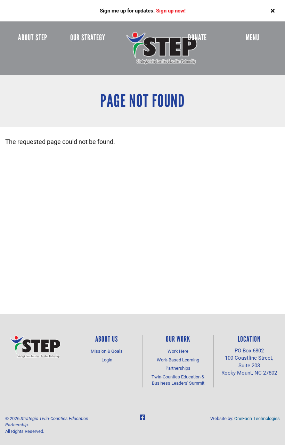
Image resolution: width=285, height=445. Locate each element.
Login (106, 360)
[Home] (162, 48)
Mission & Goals (107, 351)
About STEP (32, 37)
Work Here (178, 351)
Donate (197, 37)
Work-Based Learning (178, 360)
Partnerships (177, 368)
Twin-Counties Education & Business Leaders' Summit (178, 380)
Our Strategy (87, 37)
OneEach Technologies (257, 418)
